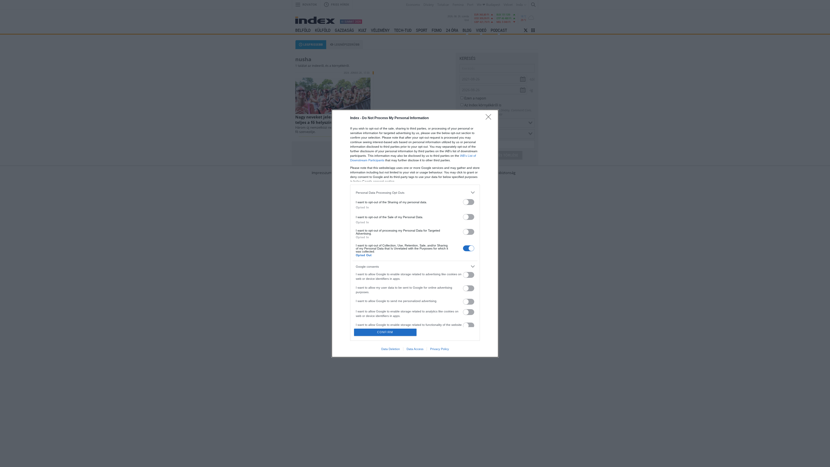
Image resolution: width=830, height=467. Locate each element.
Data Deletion (390, 349)
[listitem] (415, 192)
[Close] (490, 118)
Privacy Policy (439, 349)
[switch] (468, 202)
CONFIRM (385, 332)
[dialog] (415, 233)
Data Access (415, 349)
